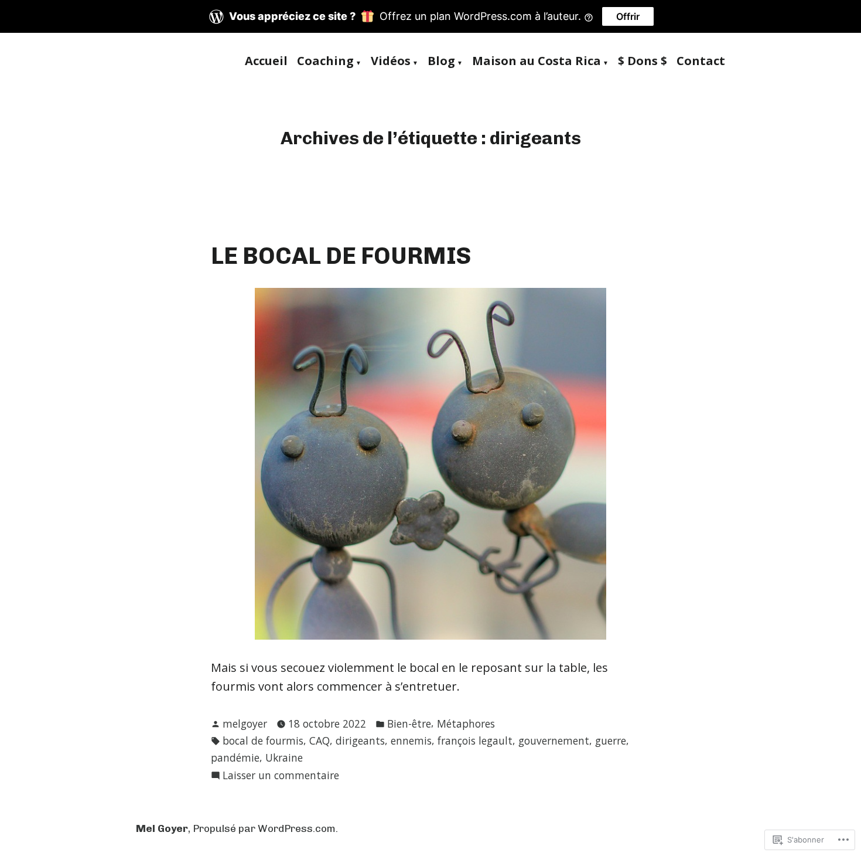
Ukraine (284, 757)
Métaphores (466, 723)
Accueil (266, 61)
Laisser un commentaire (281, 775)
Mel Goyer (162, 828)
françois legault (475, 740)
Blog (441, 61)
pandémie (235, 757)
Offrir (628, 16)
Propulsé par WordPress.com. (265, 828)
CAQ (319, 740)
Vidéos (391, 61)
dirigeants (360, 740)
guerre (610, 740)
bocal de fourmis (263, 740)
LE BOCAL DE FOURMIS (341, 256)
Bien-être (409, 723)
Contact (700, 61)
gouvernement (553, 740)
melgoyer (245, 723)
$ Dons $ (642, 61)
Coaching (325, 61)
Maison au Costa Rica (536, 61)
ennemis (411, 740)
